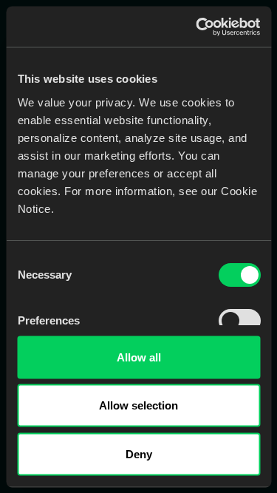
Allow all (139, 356)
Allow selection (138, 405)
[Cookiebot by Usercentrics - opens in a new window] (197, 26)
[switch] (239, 320)
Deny (139, 453)
